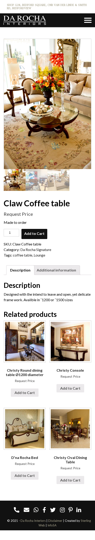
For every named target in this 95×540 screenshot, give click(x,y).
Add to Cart (34, 233)
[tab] (20, 270)
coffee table (22, 255)
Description (20, 270)
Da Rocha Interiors (33, 520)
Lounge (39, 255)
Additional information (56, 270)
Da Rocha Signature (35, 249)
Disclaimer (55, 520)
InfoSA (52, 525)
